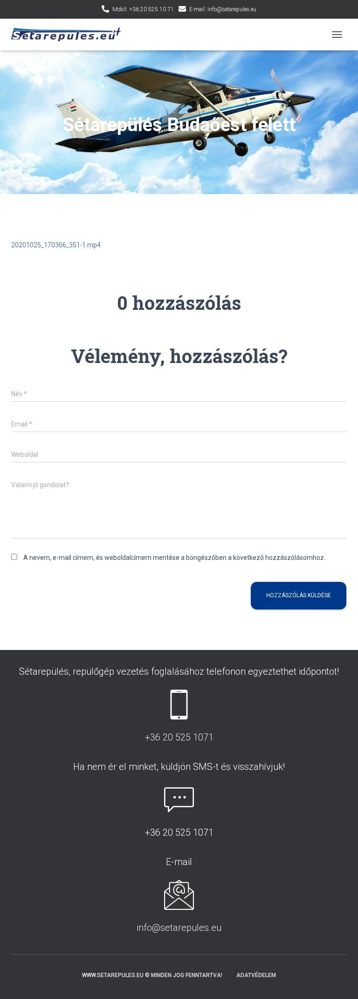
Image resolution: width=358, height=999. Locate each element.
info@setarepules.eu (179, 927)
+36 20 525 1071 (179, 737)
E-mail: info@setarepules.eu (222, 9)
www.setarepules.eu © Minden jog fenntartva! (152, 975)
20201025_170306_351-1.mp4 (56, 245)
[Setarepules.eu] (69, 35)
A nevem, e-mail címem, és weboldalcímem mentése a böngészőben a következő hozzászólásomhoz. (174, 557)
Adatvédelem (256, 975)
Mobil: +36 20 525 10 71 (143, 9)
